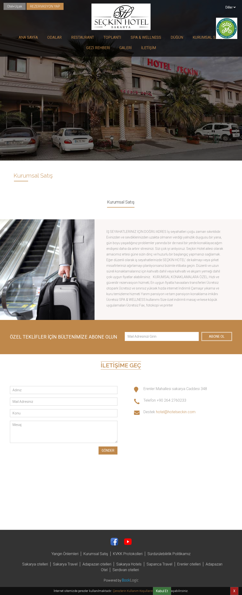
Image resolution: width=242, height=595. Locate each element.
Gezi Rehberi (98, 48)
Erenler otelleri (189, 564)
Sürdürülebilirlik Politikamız (168, 554)
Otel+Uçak (14, 6)
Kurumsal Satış (208, 37)
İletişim (148, 48)
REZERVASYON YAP (45, 6)
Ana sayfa (28, 37)
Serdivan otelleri (125, 570)
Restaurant (82, 37)
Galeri (125, 48)
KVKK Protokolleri (128, 554)
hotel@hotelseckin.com (175, 412)
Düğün (177, 37)
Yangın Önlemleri (65, 554)
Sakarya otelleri (35, 564)
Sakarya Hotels (129, 564)
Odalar (54, 37)
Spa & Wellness (146, 37)
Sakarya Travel (65, 564)
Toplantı (112, 37)
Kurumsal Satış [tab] (120, 202)
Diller (229, 7)
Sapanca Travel (159, 564)
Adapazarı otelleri (96, 564)
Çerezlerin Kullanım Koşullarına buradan (140, 591)
